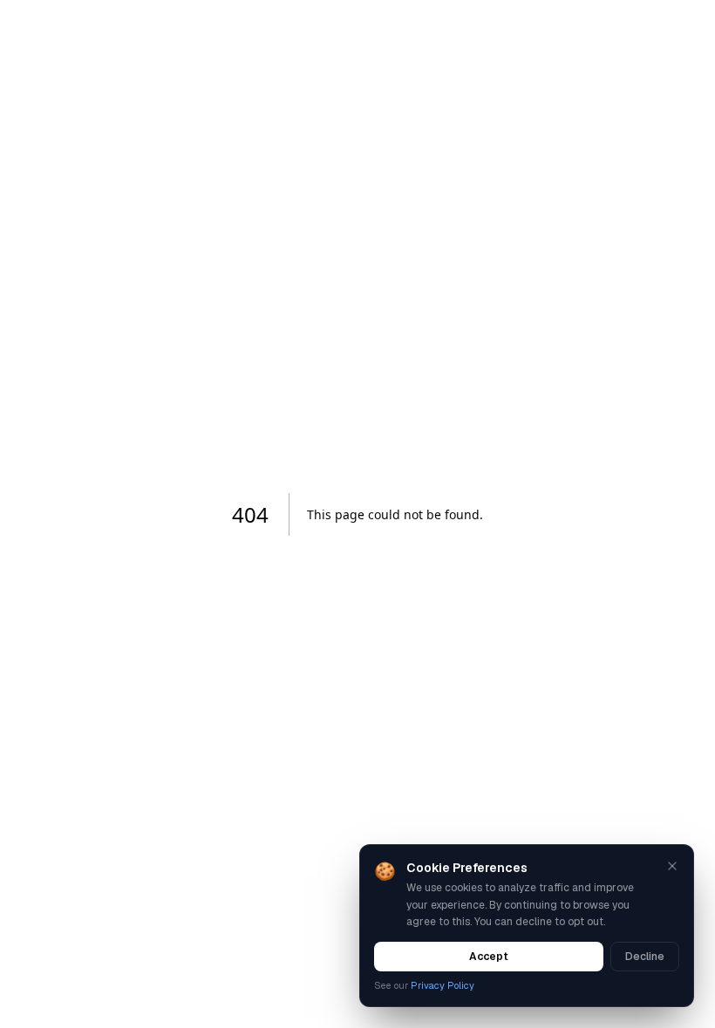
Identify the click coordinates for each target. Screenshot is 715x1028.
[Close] (672, 866)
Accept (488, 957)
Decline (644, 957)
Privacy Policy (442, 985)
